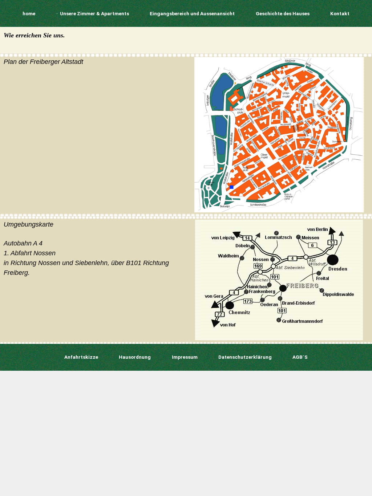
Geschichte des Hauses (283, 13)
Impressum (185, 357)
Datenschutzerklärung (245, 357)
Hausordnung (135, 357)
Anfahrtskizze (81, 357)
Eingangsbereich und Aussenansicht (192, 13)
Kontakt (339, 13)
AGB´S (300, 357)
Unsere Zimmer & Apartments (94, 13)
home (29, 13)
